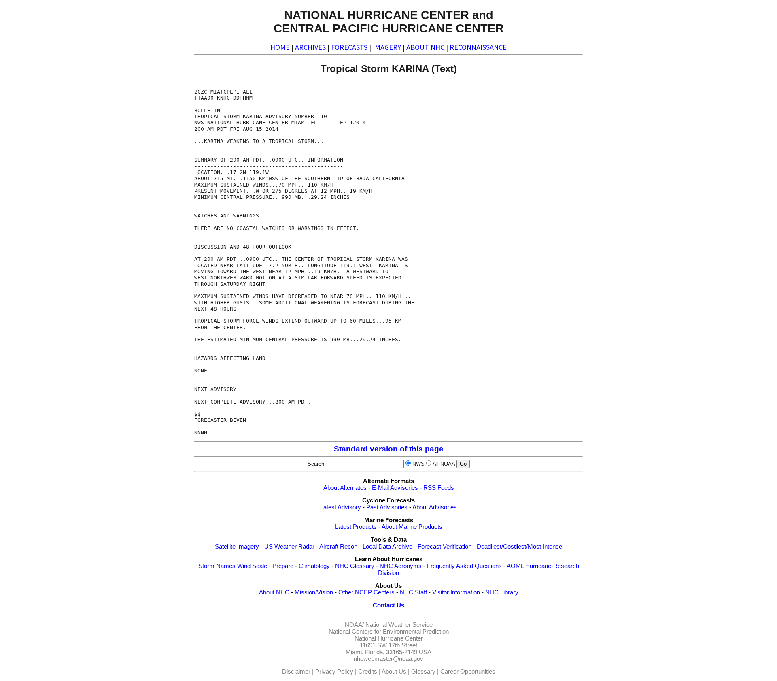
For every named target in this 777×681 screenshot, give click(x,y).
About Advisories (434, 507)
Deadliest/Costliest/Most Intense (519, 546)
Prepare (282, 566)
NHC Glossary (354, 566)
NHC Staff (413, 592)
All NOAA (444, 464)
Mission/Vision (314, 592)
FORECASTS (349, 47)
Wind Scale (252, 566)
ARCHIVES (310, 47)
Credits (367, 671)
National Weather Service (399, 624)
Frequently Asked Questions (464, 566)
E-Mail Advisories (395, 488)
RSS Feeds (438, 488)
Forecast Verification (444, 546)
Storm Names (217, 566)
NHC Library (501, 592)
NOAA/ (354, 624)
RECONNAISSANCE (478, 47)
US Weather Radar (289, 546)
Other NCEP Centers (366, 592)
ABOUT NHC (425, 47)
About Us (394, 671)
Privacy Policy (334, 671)
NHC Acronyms (401, 566)
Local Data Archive (387, 546)
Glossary (423, 671)
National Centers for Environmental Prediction (389, 631)
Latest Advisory (340, 507)
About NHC (274, 592)
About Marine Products (412, 527)
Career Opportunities (467, 671)
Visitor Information (456, 592)
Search (317, 464)
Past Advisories (387, 507)
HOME (280, 47)
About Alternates (345, 488)
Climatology (314, 566)
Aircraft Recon (338, 546)
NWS (418, 464)
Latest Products (356, 527)
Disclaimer (296, 671)
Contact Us (388, 605)
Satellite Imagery (237, 546)
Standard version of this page (389, 449)
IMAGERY (387, 47)
